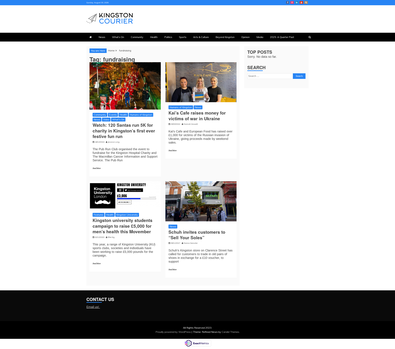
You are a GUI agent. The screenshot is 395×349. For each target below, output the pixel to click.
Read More (96, 168)
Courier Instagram (292, 2)
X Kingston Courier (306, 2)
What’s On (118, 37)
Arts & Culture (201, 37)
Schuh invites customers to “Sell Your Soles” (196, 235)
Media (259, 37)
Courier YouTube (301, 2)
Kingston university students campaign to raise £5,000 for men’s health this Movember (122, 226)
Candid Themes (230, 331)
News (102, 37)
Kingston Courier (287, 2)
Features (98, 214)
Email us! (93, 307)
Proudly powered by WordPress (173, 331)
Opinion (245, 37)
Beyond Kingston (225, 37)
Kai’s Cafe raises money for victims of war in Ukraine (197, 115)
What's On (118, 119)
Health (154, 37)
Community (137, 37)
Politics (168, 37)
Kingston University (127, 214)
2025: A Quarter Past (282, 37)
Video (106, 119)
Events (113, 114)
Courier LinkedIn (296, 2)
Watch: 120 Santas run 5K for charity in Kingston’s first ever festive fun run (124, 130)
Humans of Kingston (141, 114)
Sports (182, 37)
